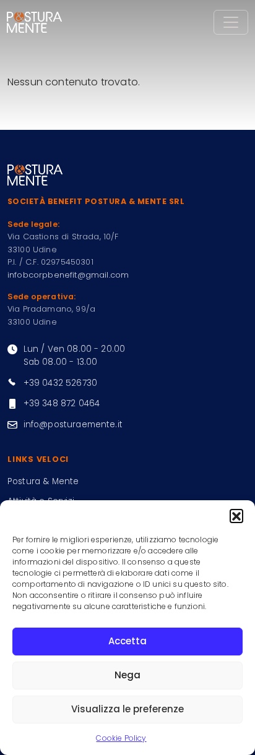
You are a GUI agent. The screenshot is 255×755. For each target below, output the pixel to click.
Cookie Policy (121, 738)
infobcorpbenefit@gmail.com (68, 275)
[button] (236, 516)
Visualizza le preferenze (127, 708)
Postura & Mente (43, 481)
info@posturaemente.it (73, 424)
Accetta (127, 640)
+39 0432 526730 (60, 383)
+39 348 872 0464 (62, 403)
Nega (127, 674)
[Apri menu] (231, 22)
